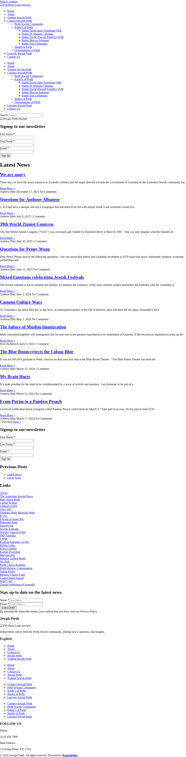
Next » (17, 421)
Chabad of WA (8, 506)
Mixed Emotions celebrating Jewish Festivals (42, 277)
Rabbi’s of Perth (24, 27)
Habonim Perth (8, 522)
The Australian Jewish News (16, 496)
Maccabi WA (7, 555)
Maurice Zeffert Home (13, 558)
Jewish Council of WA (13, 532)
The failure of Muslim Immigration (33, 327)
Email (4, 148)
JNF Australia (8, 535)
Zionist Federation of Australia (17, 584)
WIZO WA (6, 581)
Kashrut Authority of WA (14, 542)
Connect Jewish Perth (19, 20)
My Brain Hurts (15, 376)
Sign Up (5, 155)
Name (4, 600)
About (11, 14)
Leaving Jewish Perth (19, 53)
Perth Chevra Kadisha (12, 564)
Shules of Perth (23, 46)
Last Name (7, 141)
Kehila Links (7, 545)
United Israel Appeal (12, 578)
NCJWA (5, 561)
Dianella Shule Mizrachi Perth (17, 512)
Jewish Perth (14, 655)
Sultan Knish (7, 571)
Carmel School (8, 502)
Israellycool (6, 525)
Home (10, 11)
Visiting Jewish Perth (19, 17)
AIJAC (4, 493)
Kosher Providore (10, 551)
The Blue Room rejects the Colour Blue (36, 351)
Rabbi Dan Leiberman (34, 43)
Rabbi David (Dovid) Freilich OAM (42, 37)
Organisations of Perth (27, 50)
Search (4, 115)
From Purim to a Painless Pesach (31, 401)
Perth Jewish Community (29, 24)
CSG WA (5, 509)
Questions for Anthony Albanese (30, 199)
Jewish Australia (9, 529)
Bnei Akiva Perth (10, 499)
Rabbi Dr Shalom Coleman (37, 33)
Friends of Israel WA (12, 519)
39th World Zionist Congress (27, 224)
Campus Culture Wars (21, 302)
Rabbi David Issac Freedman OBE (42, 30)
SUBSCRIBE (8, 608)
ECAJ (3, 515)
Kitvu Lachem (8, 548)
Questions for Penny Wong (25, 249)
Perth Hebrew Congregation (16, 568)
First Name (7, 134)
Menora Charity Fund (12, 574)
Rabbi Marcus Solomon (35, 40)
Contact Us (13, 56)
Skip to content (8, 1)
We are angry (12, 174)
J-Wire (3, 538)
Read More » (7, 188)
